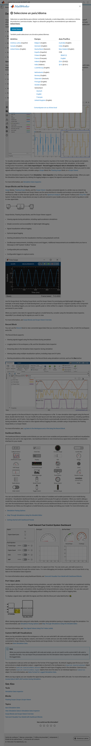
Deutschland (39, 49)
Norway (37, 75)
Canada (13, 46)
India (60, 46)
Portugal (38, 82)
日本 (60, 61)
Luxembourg (39, 68)
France (37, 58)
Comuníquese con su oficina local (45, 107)
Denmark (38, 46)
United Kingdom (40, 100)
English (39, 94)
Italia (36, 64)
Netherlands (39, 72)
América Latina (15, 43)
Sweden (37, 85)
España (37, 52)
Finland (37, 55)
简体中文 (64, 55)
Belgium (37, 43)
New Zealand (63, 49)
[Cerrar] (79, 6)
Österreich (38, 78)
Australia (62, 43)
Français (40, 97)
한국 (60, 64)
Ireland (37, 61)
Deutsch (39, 91)
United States (15, 49)
